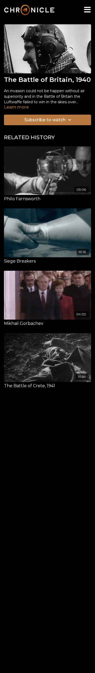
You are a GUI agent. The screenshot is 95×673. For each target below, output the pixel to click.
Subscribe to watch (44, 119)
